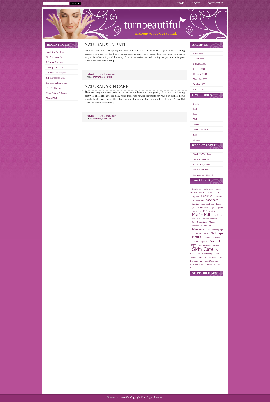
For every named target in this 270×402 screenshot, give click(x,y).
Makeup (212, 222)
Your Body (210, 265)
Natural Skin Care (107, 86)
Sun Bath (107, 77)
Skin (195, 135)
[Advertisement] (207, 335)
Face (195, 114)
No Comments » (108, 73)
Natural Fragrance (199, 242)
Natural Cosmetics (201, 130)
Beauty (196, 104)
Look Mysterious (199, 222)
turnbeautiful (152, 25)
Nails (195, 119)
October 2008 (199, 84)
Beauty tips (196, 189)
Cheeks (210, 192)
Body (195, 109)
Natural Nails (52, 98)
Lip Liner (196, 219)
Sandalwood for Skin (55, 78)
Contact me (215, 3)
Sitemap (111, 397)
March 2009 (198, 59)
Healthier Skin (209, 211)
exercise (206, 196)
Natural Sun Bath (106, 44)
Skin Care (107, 119)
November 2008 (200, 79)
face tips (195, 204)
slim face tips (207, 254)
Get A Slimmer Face (55, 57)
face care (212, 200)
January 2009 (199, 69)
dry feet (195, 196)
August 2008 (198, 89)
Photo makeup (205, 245)
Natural (90, 73)
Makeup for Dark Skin (201, 226)
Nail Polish (196, 234)
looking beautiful (210, 219)
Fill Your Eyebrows (54, 62)
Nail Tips (216, 233)
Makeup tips (201, 229)
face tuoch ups (207, 204)
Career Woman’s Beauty (56, 93)
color (217, 192)
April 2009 (198, 53)
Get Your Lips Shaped (56, 73)
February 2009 (199, 64)
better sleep (208, 189)
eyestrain (200, 200)
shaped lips (218, 245)
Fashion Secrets (202, 208)
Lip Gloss (218, 215)
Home (180, 3)
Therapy (196, 140)
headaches (196, 211)
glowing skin (217, 208)
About (196, 3)
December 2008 (200, 74)
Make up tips (217, 230)
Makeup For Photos (55, 67)
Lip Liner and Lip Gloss (56, 83)
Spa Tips (202, 257)
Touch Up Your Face (55, 52)
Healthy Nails (201, 214)
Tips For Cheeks (53, 88)
